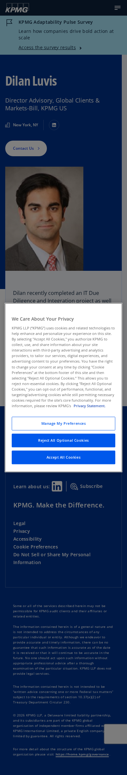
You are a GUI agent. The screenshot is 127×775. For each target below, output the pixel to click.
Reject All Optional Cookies (63, 440)
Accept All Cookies (63, 457)
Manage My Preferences (63, 423)
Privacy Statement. (90, 405)
